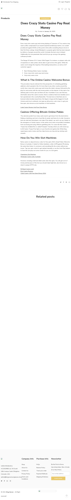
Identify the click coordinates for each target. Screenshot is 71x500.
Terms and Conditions (25, 478)
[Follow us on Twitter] (1, 481)
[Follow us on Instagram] (10, 481)
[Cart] (59, 9)
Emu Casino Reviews (27, 171)
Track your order (41, 471)
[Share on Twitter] (60, 182)
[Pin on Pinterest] (66, 182)
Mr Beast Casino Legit (27, 169)
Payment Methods (41, 474)
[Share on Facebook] (63, 182)
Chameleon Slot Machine (28, 154)
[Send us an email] (7, 481)
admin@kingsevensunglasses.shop (11, 477)
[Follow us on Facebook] (4, 481)
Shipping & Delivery (42, 477)
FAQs (38, 464)
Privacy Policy (26, 474)
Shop (23, 464)
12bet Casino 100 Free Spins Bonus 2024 (33, 173)
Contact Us (25, 471)
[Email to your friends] (69, 182)
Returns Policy (40, 468)
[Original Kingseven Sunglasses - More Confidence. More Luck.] (6, 9)
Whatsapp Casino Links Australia (30, 157)
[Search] (69, 9)
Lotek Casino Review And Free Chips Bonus (34, 107)
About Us (24, 468)
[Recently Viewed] (67, 495)
